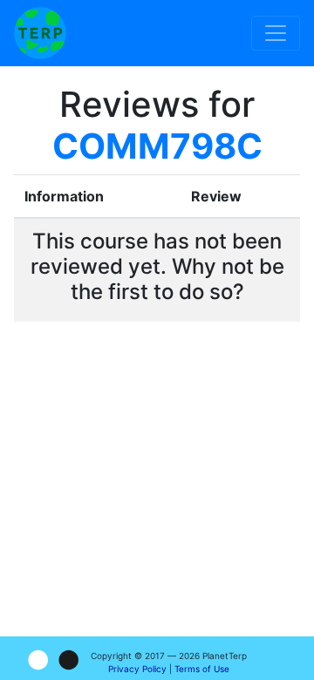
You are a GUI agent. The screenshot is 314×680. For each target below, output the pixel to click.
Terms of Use (201, 668)
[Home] (40, 33)
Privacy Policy (137, 668)
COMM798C (157, 146)
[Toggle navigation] (275, 33)
